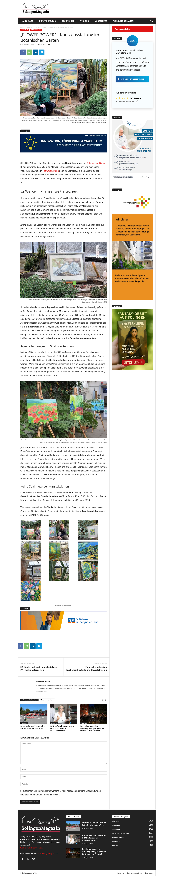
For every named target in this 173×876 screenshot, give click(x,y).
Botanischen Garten (96, 163)
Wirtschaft (101, 21)
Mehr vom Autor (46, 700)
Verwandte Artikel (29, 700)
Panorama (116, 825)
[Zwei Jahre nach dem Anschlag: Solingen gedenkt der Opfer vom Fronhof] (93, 714)
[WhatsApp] (29, 52)
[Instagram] (28, 859)
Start (22, 27)
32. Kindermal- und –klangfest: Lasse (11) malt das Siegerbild (39, 668)
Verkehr (84, 21)
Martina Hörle (29, 45)
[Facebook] (23, 52)
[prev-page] (102, 700)
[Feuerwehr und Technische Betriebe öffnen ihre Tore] (33, 714)
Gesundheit (68, 21)
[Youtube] (33, 859)
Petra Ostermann (51, 171)
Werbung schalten (123, 21)
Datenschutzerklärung (134, 873)
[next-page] (105, 700)
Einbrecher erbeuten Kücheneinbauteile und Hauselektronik (86, 668)
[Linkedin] (35, 52)
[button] (151, 21)
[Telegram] (41, 52)
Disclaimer (120, 873)
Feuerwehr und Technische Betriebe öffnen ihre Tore (32, 727)
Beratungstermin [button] (132, 79)
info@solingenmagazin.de (48, 854)
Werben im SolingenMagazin (31, 848)
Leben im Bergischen (120, 833)
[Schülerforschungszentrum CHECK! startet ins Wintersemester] (63, 714)
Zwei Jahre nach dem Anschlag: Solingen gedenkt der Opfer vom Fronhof (92, 728)
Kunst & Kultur (47, 21)
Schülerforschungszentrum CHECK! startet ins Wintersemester (62, 728)
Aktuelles (27, 21)
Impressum (149, 873)
